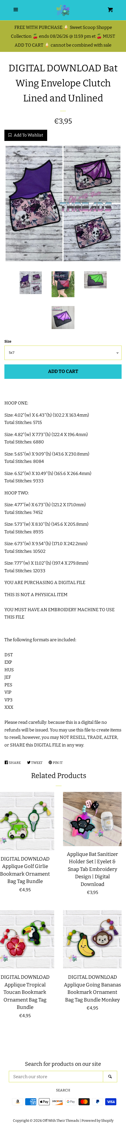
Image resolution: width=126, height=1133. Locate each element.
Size (7, 341)
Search (63, 1090)
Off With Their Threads (60, 1121)
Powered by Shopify (97, 1121)
